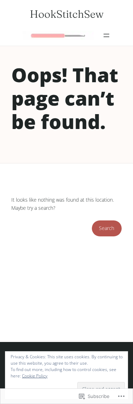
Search (106, 228)
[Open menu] (106, 35)
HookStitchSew (67, 14)
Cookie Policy (35, 376)
